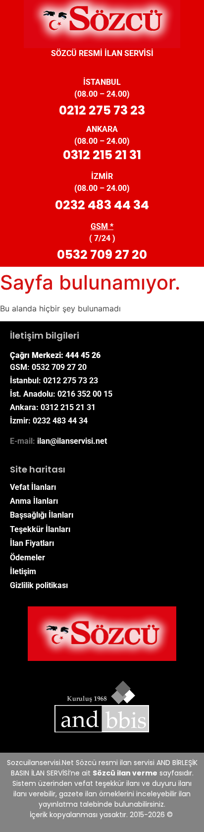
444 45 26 (83, 355)
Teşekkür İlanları (40, 529)
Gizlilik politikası (39, 585)
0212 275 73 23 (102, 110)
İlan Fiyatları (32, 543)
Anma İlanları (34, 501)
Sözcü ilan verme (125, 773)
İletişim (23, 571)
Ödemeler (27, 557)
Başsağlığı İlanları (41, 515)
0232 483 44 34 (102, 205)
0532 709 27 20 (102, 254)
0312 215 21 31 (102, 155)
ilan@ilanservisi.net (72, 441)
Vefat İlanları (33, 487)
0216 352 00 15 (84, 394)
